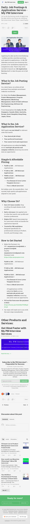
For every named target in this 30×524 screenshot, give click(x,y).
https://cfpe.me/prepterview (14, 257)
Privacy (11, 512)
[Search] (27, 439)
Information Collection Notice (18, 386)
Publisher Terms (22, 511)
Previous (6, 405)
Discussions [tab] (14, 439)
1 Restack (17, 394)
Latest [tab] (7, 439)
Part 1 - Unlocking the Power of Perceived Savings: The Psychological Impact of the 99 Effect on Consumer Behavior (10, 481)
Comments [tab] (5, 419)
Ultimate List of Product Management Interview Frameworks (9, 445)
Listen (26, 23)
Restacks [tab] (12, 419)
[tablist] (8, 419)
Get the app (23, 516)
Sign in (26, 2)
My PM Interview (5, 336)
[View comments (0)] (8, 27)
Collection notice (22, 512)
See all (4, 490)
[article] (15, 449)
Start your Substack (10, 516)
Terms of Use (23, 384)
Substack (7, 520)
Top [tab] (3, 439)
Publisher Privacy (13, 511)
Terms (15, 512)
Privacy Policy (15, 388)
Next (24, 405)
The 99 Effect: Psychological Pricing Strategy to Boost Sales (9, 476)
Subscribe (20, 2)
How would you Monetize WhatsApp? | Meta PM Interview (10, 461)
